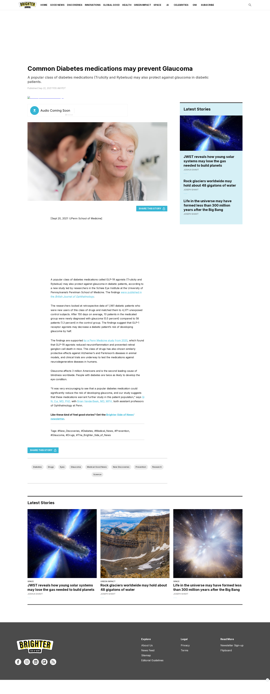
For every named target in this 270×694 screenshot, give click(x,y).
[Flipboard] (44, 662)
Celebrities (181, 5)
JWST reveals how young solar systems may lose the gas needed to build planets (209, 161)
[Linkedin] (35, 662)
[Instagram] (27, 662)
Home (43, 5)
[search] (250, 5)
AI (167, 5)
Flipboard (226, 650)
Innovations (93, 5)
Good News (57, 5)
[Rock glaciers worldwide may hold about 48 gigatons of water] (135, 543)
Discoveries (74, 5)
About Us (147, 645)
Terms (184, 650)
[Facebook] (18, 662)
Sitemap (146, 655)
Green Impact (142, 5)
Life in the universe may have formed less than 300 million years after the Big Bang (208, 205)
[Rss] (53, 662)
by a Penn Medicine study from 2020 (106, 340)
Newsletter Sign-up (231, 645)
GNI (195, 5)
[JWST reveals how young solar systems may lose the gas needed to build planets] (62, 543)
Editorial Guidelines (152, 660)
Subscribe (207, 5)
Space (157, 5)
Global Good (111, 5)
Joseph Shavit (191, 189)
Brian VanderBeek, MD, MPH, (95, 401)
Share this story (150, 208)
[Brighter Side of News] (27, 5)
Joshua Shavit (191, 170)
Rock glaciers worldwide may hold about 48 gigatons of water (210, 183)
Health (126, 5)
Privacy (185, 645)
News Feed (147, 650)
